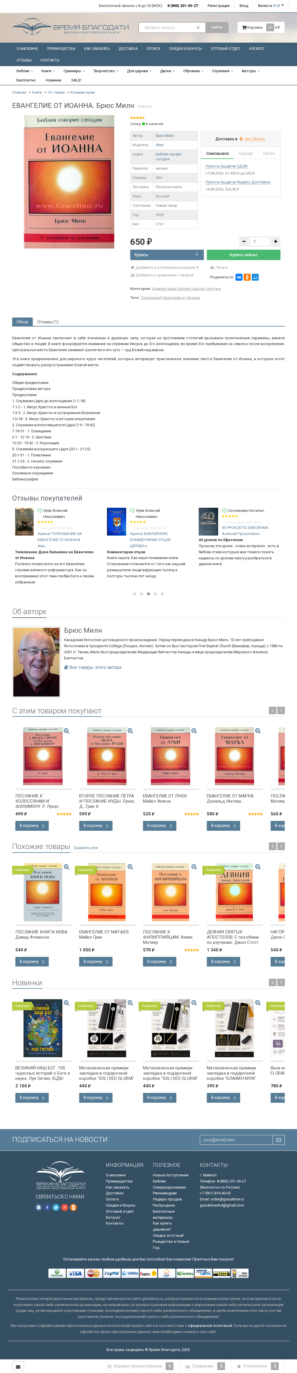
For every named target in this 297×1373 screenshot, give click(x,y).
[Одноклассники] (247, 277)
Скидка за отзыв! (168, 1235)
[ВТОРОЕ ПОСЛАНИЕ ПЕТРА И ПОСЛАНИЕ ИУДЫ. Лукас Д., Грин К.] (107, 756)
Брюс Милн (165, 136)
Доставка (128, 49)
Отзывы (24, 60)
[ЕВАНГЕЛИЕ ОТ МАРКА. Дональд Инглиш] (235, 756)
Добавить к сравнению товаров (164, 275)
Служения (220, 71)
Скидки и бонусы (185, 49)
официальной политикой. (210, 1325)
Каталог (257, 49)
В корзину (29, 825)
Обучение (191, 71)
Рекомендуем (165, 1193)
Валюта (269, 5)
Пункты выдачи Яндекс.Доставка (237, 182)
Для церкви (137, 71)
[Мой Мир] (255, 277)
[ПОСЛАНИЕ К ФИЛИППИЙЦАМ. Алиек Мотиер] (171, 892)
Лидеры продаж (167, 1199)
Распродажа (164, 1205)
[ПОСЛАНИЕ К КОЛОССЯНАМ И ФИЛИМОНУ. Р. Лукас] (43, 756)
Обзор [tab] (22, 322)
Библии (23, 71)
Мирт (160, 145)
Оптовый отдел (225, 49)
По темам (56, 92)
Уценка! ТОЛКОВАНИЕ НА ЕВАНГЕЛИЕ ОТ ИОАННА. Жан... (59, 540)
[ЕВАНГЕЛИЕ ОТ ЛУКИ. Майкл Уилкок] (171, 756)
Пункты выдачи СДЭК (226, 166)
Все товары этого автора (95, 667)
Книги (46, 71)
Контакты (50, 60)
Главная (19, 92)
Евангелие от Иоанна (181, 297)
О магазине (27, 49)
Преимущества (61, 49)
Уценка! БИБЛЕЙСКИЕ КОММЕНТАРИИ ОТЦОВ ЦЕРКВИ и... (150, 540)
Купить (141, 255)
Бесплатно (26, 80)
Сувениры (72, 71)
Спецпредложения (169, 1187)
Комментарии (82, 92)
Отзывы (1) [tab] (48, 322)
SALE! (76, 80)
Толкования (151, 297)
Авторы (249, 71)
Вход (244, 5)
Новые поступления (171, 1175)
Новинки (53, 80)
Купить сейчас (244, 255)
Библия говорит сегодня (199, 288)
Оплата (153, 49)
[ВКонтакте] (239, 277)
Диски (165, 71)
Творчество (104, 71)
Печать (221, 267)
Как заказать (97, 49)
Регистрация (219, 5)
